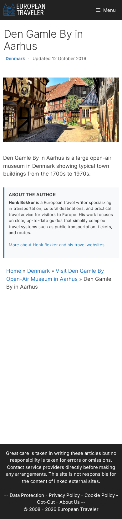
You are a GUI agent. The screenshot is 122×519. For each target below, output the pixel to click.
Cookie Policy (99, 495)
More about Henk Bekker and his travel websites (56, 244)
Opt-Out (46, 502)
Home (13, 271)
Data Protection (27, 495)
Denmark (15, 58)
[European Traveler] (24, 10)
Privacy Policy (64, 495)
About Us (69, 502)
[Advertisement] (61, 383)
